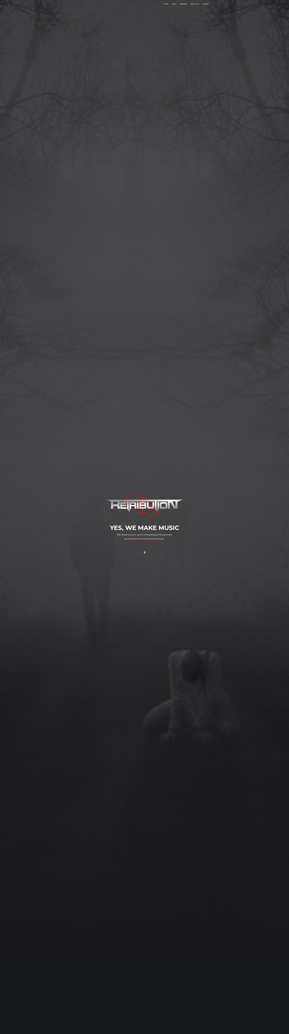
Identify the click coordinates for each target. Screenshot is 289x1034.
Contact (206, 4)
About (174, 4)
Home (166, 4)
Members (183, 4)
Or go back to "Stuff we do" (144, 543)
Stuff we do (194, 4)
